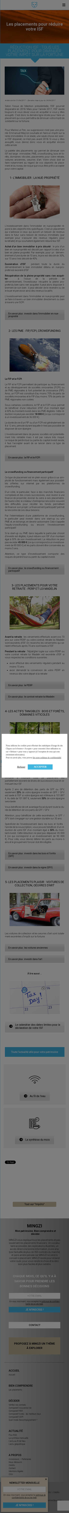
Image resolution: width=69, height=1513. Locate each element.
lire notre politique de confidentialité (47, 757)
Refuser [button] (21, 767)
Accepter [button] (40, 767)
